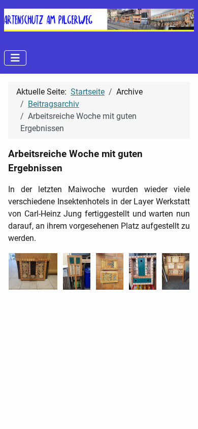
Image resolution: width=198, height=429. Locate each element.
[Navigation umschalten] (15, 58)
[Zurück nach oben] (180, 410)
